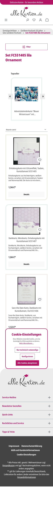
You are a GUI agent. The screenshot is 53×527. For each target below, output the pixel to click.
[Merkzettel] (34, 20)
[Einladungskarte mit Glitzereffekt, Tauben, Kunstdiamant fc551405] (26, 151)
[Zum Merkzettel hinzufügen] (39, 160)
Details (26, 194)
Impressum (14, 445)
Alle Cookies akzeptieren (27, 363)
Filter (28, 46)
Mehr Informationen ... (26, 343)
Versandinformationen (26, 477)
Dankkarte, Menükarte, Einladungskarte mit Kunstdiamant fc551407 (27, 240)
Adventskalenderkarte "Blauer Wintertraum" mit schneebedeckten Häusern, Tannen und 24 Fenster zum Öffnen (26, 113)
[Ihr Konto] (40, 20)
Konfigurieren (27, 356)
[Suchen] (27, 20)
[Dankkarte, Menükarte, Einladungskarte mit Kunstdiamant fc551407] (26, 221)
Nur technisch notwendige (27, 350)
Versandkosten (8, 465)
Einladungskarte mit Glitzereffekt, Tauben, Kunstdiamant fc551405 (26, 170)
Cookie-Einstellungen (26, 454)
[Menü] (6, 20)
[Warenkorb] (47, 20)
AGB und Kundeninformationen (25, 450)
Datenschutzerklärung (31, 445)
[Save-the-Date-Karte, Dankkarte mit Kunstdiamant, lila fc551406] (26, 290)
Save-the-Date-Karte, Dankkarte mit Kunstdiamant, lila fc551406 (26, 309)
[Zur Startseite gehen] (26, 12)
